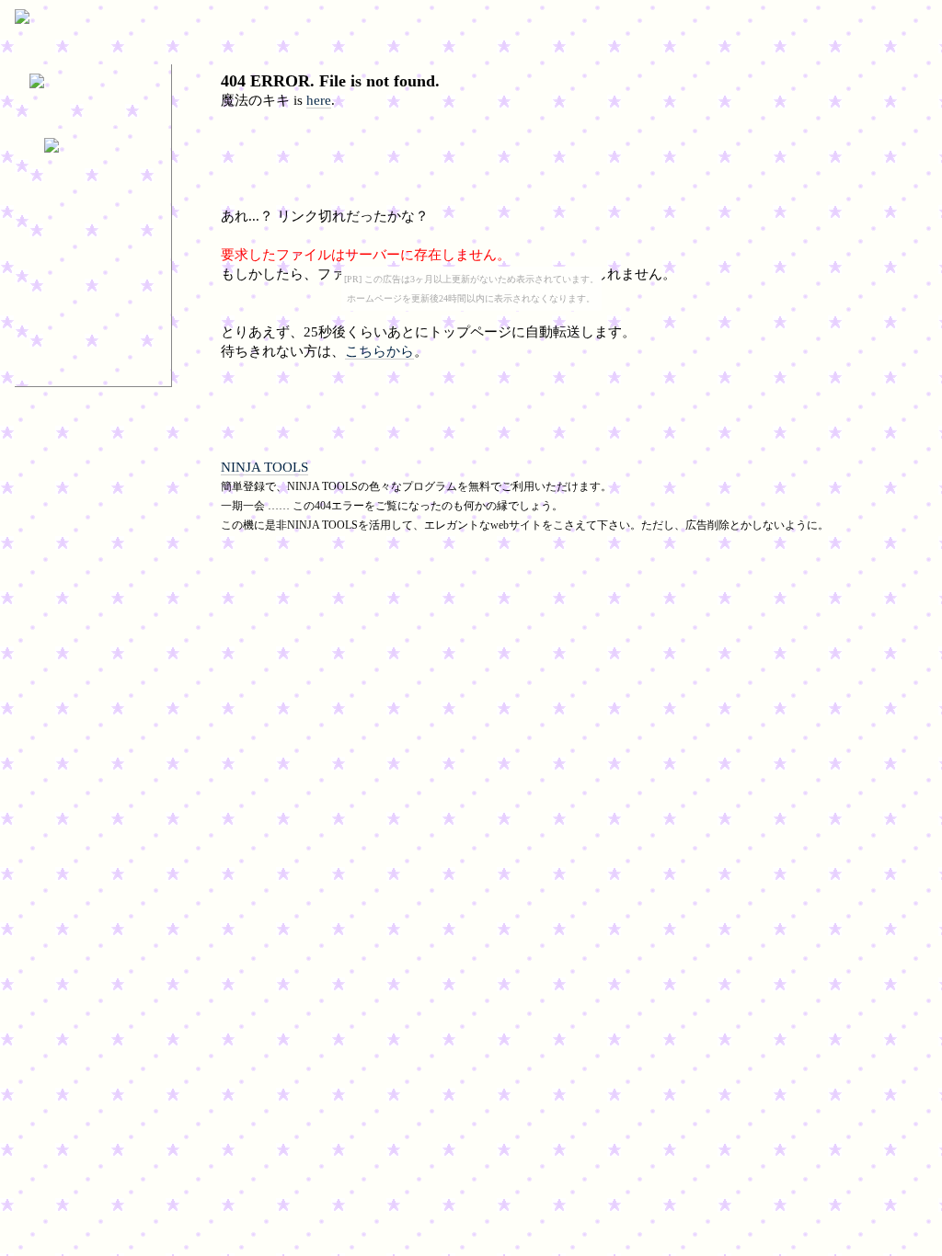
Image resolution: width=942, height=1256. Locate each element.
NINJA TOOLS (264, 467)
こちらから (379, 351)
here (318, 100)
